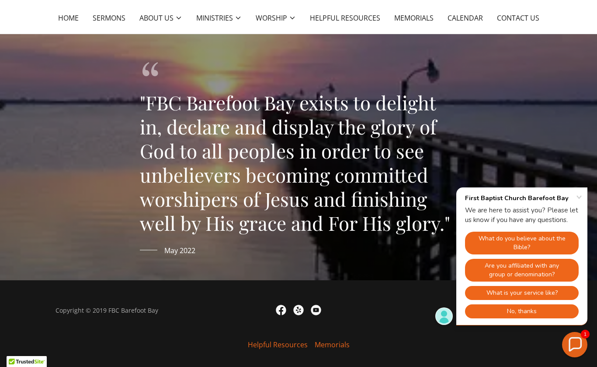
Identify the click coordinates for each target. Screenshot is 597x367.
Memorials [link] (414, 18)
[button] (160, 18)
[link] (281, 310)
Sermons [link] (109, 18)
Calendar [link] (465, 18)
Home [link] (68, 18)
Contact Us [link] (518, 18)
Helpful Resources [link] (345, 18)
